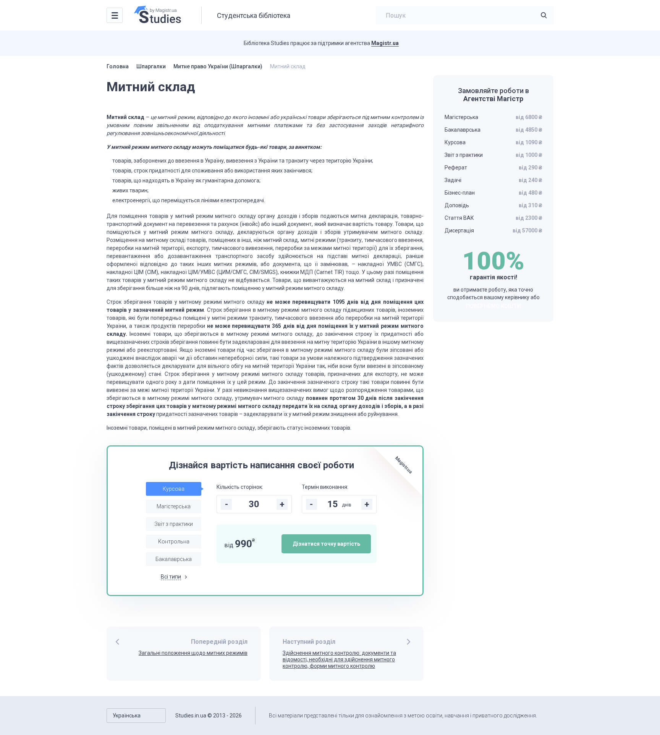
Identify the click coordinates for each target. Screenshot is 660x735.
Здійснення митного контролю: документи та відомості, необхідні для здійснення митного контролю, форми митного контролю (339, 659)
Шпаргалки (151, 66)
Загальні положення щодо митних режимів (193, 653)
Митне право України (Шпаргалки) (217, 66)
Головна (118, 66)
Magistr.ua (385, 43)
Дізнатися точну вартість (326, 544)
